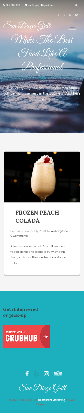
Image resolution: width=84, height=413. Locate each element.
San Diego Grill (26, 26)
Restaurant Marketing (51, 399)
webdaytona (59, 231)
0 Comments (19, 236)
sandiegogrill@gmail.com (41, 5)
